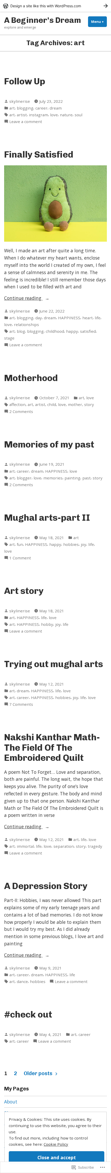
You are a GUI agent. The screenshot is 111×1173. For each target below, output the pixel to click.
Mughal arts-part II (47, 517)
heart (87, 317)
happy (72, 331)
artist (22, 114)
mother (75, 404)
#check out (28, 1014)
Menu (99, 21)
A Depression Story (46, 885)
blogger (24, 477)
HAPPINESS (69, 317)
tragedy (95, 846)
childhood (55, 331)
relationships (26, 324)
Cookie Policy (56, 1144)
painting (72, 477)
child (51, 404)
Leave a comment (25, 122)
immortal (25, 846)
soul (78, 114)
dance (22, 981)
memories (52, 477)
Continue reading (23, 298)
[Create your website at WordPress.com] (55, 6)
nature (66, 114)
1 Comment (20, 558)
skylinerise (19, 101)
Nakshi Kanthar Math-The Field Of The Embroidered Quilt (52, 747)
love (54, 114)
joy (83, 544)
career (41, 108)
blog (21, 331)
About (10, 1102)
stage (9, 338)
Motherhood (31, 377)
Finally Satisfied (38, 154)
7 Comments (21, 704)
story (89, 404)
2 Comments (21, 412)
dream (56, 108)
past (86, 477)
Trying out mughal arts (53, 664)
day (38, 317)
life (97, 317)
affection (17, 404)
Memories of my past (49, 444)
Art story (24, 590)
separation (63, 846)
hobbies (71, 544)
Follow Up (24, 81)
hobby (47, 624)
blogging (25, 108)
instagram (38, 114)
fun (20, 544)
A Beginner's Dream (42, 20)
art (12, 108)
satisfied (88, 331)
